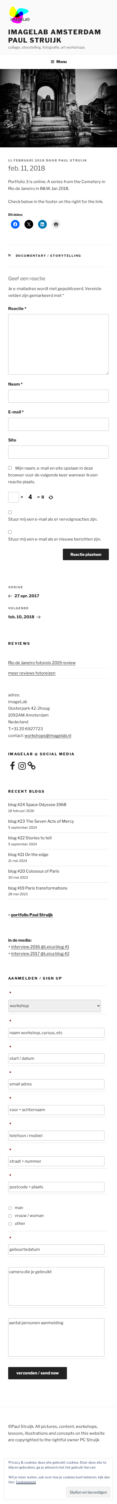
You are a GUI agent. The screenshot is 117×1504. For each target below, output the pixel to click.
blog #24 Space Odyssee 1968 (37, 804)
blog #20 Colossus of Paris (33, 871)
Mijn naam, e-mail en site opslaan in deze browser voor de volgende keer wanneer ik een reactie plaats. (53, 475)
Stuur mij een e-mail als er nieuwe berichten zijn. (54, 539)
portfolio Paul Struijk (32, 914)
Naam (15, 384)
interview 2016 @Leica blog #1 (40, 946)
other (20, 1223)
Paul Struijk (73, 160)
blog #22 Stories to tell (30, 837)
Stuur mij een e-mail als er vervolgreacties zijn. (52, 519)
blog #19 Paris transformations (37, 888)
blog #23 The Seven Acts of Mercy (41, 821)
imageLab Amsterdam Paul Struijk (54, 36)
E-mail (16, 412)
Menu (61, 61)
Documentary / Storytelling (48, 256)
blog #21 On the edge (28, 854)
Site (12, 440)
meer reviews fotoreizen (32, 673)
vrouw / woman (29, 1215)
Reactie (17, 308)
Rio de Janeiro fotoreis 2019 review (42, 662)
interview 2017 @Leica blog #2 (40, 953)
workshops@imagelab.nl (47, 735)
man (19, 1207)
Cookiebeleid (26, 1482)
